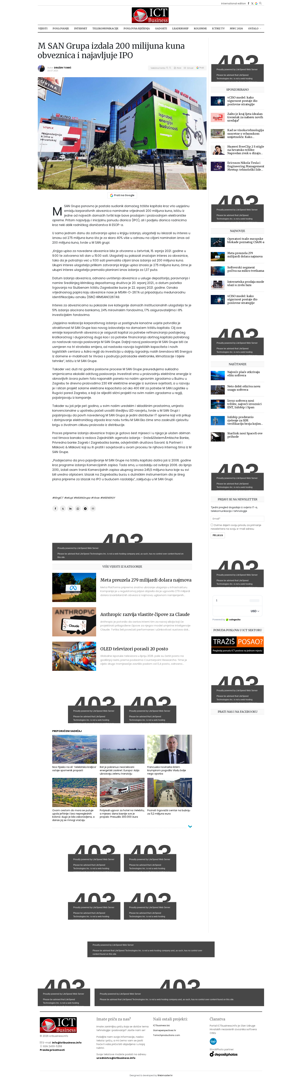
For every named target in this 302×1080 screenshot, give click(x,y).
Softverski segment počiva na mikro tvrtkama (245, 269)
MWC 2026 (236, 28)
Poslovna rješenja (137, 28)
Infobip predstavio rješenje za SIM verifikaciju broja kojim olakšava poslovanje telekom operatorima (244, 423)
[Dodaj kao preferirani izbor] (256, 3)
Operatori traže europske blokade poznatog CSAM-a (245, 240)
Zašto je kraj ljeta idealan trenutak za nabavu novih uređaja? (245, 117)
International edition (233, 3)
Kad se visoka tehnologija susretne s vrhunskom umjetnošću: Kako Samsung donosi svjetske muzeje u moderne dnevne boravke (245, 138)
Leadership (180, 28)
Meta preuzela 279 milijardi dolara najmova (146, 580)
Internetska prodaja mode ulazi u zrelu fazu (245, 283)
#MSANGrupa (82, 497)
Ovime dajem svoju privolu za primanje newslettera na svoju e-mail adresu (236, 527)
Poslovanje (61, 28)
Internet (80, 28)
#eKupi (68, 497)
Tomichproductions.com (166, 1035)
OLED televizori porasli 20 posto (134, 649)
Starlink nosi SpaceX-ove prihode (245, 435)
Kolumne (200, 28)
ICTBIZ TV (218, 28)
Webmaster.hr (164, 1075)
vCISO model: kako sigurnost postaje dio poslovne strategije (242, 101)
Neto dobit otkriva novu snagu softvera (243, 388)
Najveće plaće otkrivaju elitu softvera (243, 373)
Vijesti (42, 28)
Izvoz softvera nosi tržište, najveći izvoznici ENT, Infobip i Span (244, 404)
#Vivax (95, 497)
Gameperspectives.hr (164, 1030)
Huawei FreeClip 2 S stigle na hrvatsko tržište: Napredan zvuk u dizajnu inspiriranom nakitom (245, 151)
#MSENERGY (107, 497)
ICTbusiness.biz (161, 1025)
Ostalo (253, 28)
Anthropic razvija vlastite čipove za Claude (145, 614)
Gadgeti (161, 28)
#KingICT (57, 497)
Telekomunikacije (105, 28)
